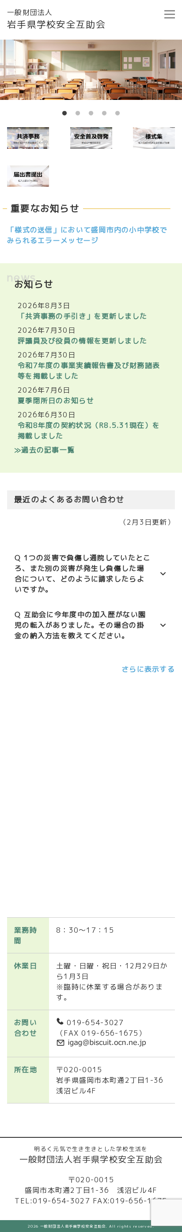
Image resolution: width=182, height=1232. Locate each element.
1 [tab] (64, 113)
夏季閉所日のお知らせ (56, 400)
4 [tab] (104, 113)
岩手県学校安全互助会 (56, 19)
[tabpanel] (91, 70)
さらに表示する (148, 669)
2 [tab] (77, 113)
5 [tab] (117, 113)
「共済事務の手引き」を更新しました (83, 316)
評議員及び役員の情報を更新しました (83, 341)
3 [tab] (91, 113)
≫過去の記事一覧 (44, 450)
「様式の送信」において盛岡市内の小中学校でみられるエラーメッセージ (87, 235)
